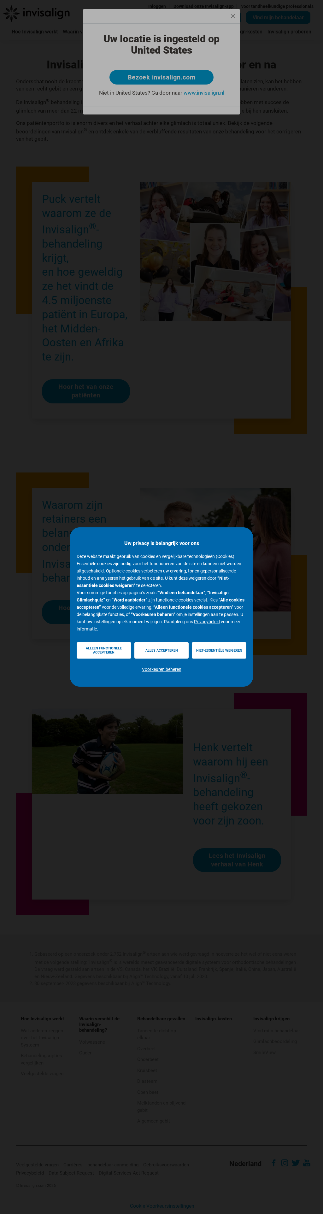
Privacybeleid (207, 621)
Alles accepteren (161, 650)
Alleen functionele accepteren (104, 650)
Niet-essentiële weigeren (219, 650)
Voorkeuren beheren (161, 669)
